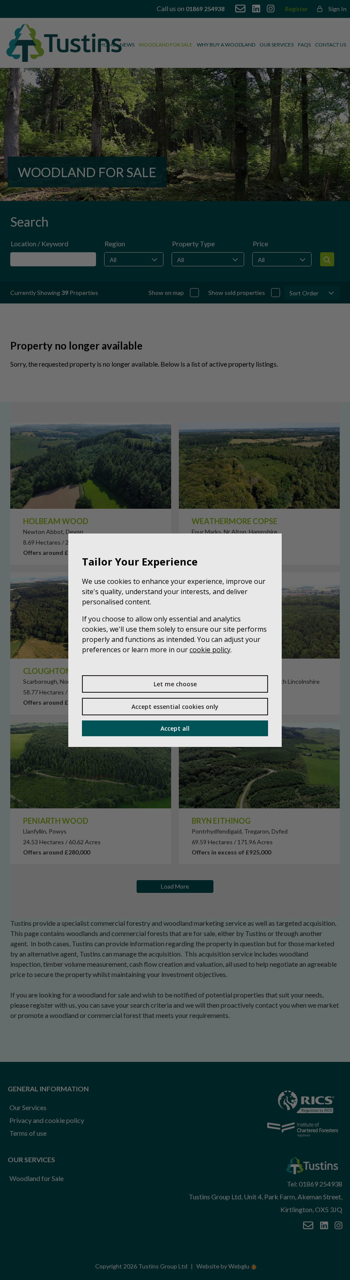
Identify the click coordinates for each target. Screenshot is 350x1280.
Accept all (175, 728)
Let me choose (175, 684)
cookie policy (210, 649)
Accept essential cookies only (175, 707)
